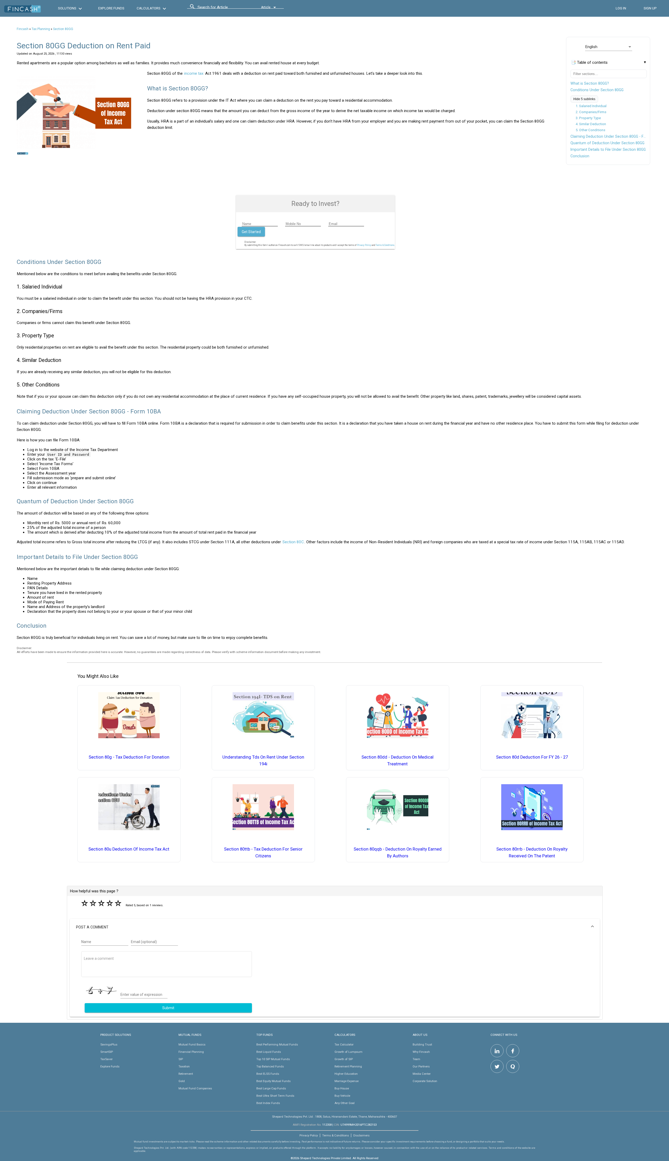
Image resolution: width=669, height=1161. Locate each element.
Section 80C (293, 542)
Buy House (341, 1088)
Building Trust (422, 1044)
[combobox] (221, 9)
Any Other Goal (344, 1103)
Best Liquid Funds (268, 1052)
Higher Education (346, 1074)
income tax (194, 73)
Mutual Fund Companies (195, 1088)
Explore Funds (109, 1066)
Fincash (22, 29)
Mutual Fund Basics (191, 1044)
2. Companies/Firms (591, 112)
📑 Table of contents (589, 62)
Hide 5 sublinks (584, 99)
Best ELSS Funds (267, 1074)
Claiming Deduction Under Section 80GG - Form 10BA (608, 136)
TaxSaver (106, 1059)
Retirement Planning (348, 1066)
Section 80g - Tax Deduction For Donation (129, 757)
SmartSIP (106, 1052)
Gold (181, 1081)
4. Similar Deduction (591, 124)
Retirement (185, 1074)
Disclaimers (361, 1135)
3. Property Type (588, 118)
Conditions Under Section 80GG (597, 90)
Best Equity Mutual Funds (273, 1081)
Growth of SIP (343, 1059)
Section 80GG (63, 29)
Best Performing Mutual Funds (277, 1044)
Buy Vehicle (342, 1096)
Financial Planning (191, 1052)
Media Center (422, 1074)
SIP (180, 1059)
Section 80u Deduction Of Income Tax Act (128, 849)
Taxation (184, 1066)
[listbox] (608, 46)
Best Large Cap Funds (271, 1088)
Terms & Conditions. (385, 245)
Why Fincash (421, 1052)
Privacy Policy (364, 245)
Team (416, 1059)
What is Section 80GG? (589, 83)
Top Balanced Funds (270, 1066)
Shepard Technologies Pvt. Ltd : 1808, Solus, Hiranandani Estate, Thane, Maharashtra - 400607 (334, 1116)
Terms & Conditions (335, 1135)
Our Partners (421, 1066)
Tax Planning (41, 29)
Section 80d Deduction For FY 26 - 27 (532, 757)
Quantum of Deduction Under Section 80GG (607, 143)
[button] (335, 927)
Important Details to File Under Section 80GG (608, 149)
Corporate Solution (425, 1081)
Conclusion (579, 156)
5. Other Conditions (590, 130)
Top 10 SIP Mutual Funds (273, 1059)
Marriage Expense (346, 1081)
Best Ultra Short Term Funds (275, 1096)
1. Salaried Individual (591, 106)
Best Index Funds (268, 1103)
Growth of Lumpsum (348, 1052)
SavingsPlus (108, 1044)
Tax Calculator (344, 1044)
